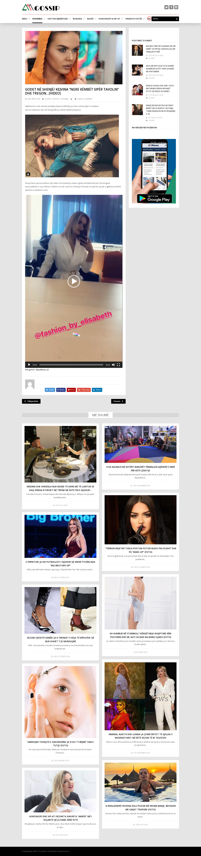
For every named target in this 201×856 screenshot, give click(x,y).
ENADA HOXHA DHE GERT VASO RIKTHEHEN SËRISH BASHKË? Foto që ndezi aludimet (160, 88)
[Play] (29, 364)
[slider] (71, 365)
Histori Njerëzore (58, 18)
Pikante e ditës (133, 18)
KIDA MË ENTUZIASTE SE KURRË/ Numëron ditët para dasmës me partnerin (160, 69)
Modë (90, 18)
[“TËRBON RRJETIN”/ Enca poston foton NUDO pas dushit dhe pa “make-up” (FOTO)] (141, 519)
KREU (24, 18)
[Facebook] (171, 7)
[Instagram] (176, 7)
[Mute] (113, 364)
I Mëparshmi (32, 401)
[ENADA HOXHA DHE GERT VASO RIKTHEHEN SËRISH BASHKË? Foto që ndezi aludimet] (137, 89)
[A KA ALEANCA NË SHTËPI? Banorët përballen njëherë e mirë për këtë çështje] (141, 444)
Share (61, 389)
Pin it (72, 389)
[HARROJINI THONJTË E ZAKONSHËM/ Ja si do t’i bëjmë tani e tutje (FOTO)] (60, 702)
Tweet (51, 389)
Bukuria (77, 18)
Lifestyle (56, 99)
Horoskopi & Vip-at (109, 18)
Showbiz (37, 18)
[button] (74, 281)
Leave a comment (85, 99)
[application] (73, 281)
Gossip (48, 99)
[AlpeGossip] (41, 7)
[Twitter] (166, 7)
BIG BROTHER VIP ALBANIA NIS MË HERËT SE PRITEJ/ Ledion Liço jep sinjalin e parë (161, 49)
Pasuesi (117, 401)
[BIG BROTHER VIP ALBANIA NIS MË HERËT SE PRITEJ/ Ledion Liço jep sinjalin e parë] (137, 50)
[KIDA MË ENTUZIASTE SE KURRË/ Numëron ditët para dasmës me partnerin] (137, 70)
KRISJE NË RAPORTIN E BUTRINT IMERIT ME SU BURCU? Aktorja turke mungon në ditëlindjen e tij (160, 109)
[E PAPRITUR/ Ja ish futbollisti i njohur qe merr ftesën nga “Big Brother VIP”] (60, 536)
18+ (149, 18)
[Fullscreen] (118, 364)
